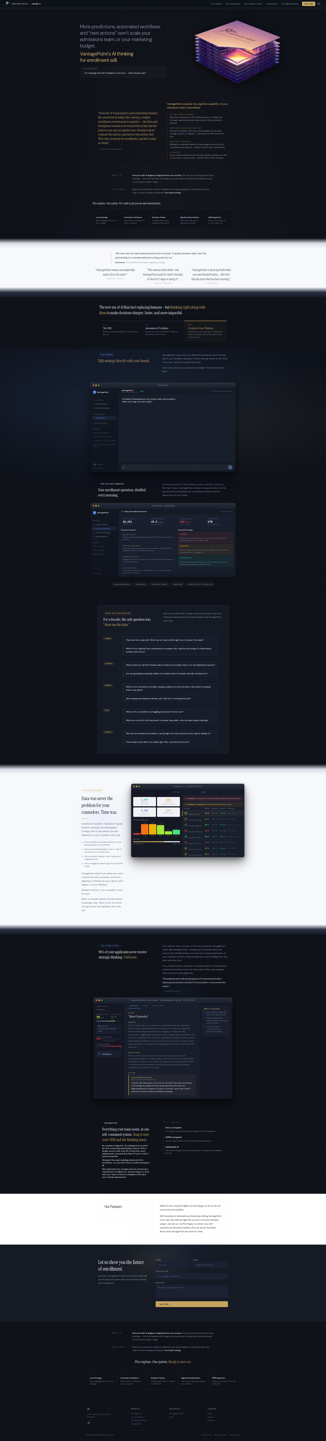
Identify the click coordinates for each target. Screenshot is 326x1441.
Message (160, 1283)
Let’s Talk (308, 4)
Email (196, 1260)
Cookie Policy (234, 1435)
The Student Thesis (253, 4)
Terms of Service (220, 1435)
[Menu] (318, 4)
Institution (162, 1271)
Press (171, 1417)
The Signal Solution (290, 4)
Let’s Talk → (165, 1304)
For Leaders (216, 4)
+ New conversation (100, 423)
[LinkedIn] (89, 1423)
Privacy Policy (206, 1435)
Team (209, 1414)
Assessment (271, 4)
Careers (210, 1417)
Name (158, 1260)
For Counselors (233, 4)
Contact (210, 1420)
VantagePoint (136, 1414)
